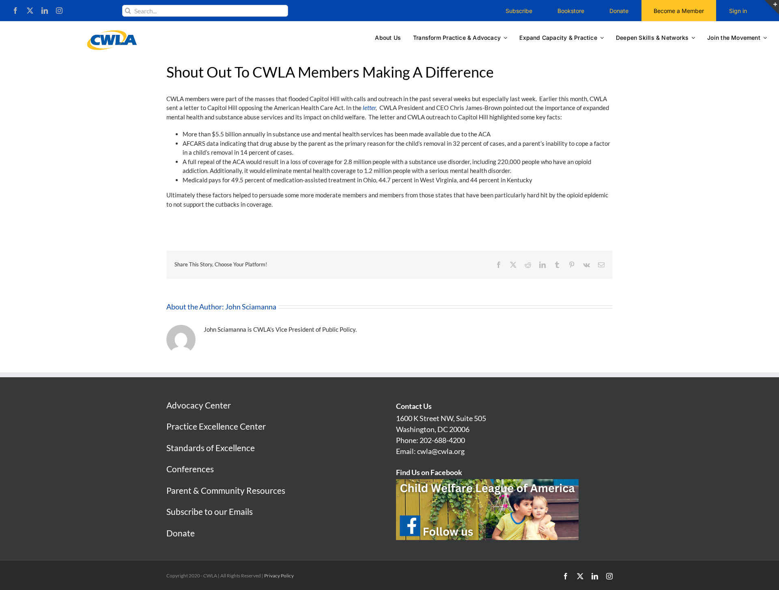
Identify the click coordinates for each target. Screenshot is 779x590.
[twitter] (30, 10)
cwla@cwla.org (441, 451)
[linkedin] (44, 10)
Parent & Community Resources (225, 490)
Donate (180, 533)
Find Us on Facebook (429, 472)
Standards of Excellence (210, 448)
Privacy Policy (279, 576)
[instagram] (59, 10)
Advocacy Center (198, 405)
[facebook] (15, 10)
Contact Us (414, 406)
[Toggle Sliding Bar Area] (771, 7)
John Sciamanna (250, 306)
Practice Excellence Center (216, 426)
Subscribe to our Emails (209, 511)
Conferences (190, 469)
